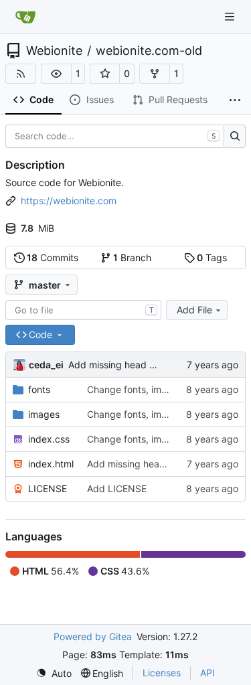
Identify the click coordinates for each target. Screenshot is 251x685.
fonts (39, 389)
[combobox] (83, 310)
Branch (132, 257)
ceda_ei (46, 364)
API (207, 672)
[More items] (235, 100)
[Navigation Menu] (231, 16)
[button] (56, 74)
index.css (49, 439)
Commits (52, 257)
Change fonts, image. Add (145, 389)
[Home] (25, 17)
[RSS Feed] (20, 74)
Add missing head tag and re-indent (147, 364)
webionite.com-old (149, 51)
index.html (51, 463)
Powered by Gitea (93, 636)
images (44, 414)
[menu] (54, 673)
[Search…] (235, 137)
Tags (212, 257)
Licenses (162, 672)
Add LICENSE (117, 488)
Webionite (54, 51)
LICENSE (47, 488)
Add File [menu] (194, 309)
